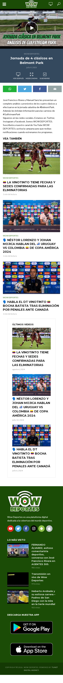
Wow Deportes (31, 54)
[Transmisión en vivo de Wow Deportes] (18, 579)
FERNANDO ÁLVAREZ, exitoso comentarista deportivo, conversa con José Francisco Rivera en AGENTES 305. (43, 554)
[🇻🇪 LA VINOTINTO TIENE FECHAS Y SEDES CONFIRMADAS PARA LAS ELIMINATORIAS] (31, 338)
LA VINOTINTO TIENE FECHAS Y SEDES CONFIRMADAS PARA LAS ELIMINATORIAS (29, 186)
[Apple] (49, 528)
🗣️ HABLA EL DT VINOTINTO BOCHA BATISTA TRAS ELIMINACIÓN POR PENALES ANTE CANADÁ (31, 305)
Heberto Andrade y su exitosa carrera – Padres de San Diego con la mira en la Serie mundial (43, 598)
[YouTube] (10, 528)
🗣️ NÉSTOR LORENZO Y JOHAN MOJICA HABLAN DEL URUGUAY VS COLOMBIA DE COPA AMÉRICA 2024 (31, 246)
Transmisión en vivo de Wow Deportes (41, 577)
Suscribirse (45, 78)
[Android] (41, 528)
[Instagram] (34, 528)
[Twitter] (18, 528)
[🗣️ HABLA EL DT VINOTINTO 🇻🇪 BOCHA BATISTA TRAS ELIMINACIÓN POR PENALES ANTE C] (31, 435)
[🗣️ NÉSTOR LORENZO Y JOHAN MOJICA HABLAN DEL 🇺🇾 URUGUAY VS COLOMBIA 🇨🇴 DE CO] (31, 385)
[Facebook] (26, 528)
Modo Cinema (31, 78)
